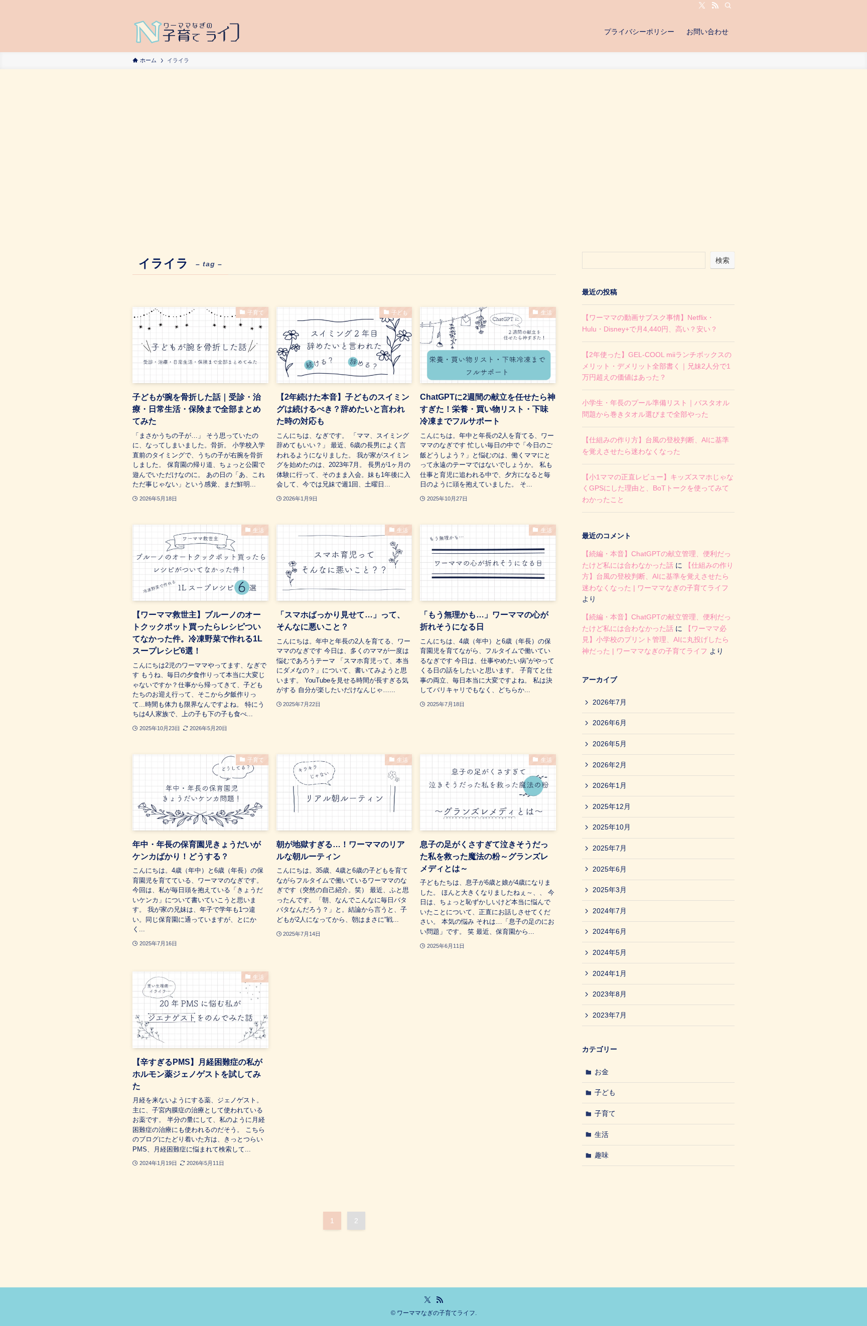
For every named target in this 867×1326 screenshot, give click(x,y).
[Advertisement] (433, 144)
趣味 (602, 1155)
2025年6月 (610, 869)
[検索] (728, 5)
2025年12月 (612, 806)
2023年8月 (610, 994)
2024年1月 (610, 973)
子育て (605, 1113)
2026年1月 (610, 785)
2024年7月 (610, 911)
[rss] (714, 5)
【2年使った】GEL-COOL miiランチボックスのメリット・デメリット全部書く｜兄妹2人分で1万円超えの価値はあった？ (657, 366)
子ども (605, 1092)
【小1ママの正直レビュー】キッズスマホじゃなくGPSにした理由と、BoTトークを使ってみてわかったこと (658, 488)
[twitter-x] (701, 5)
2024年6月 (610, 931)
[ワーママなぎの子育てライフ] (188, 31)
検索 (722, 260)
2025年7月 (610, 848)
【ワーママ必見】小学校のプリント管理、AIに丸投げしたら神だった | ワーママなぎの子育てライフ (655, 639)
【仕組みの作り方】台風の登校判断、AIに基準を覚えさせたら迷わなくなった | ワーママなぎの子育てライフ (658, 576)
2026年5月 (610, 744)
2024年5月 (610, 952)
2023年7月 (610, 1015)
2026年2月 (610, 765)
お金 (602, 1072)
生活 (602, 1134)
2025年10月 (612, 827)
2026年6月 (610, 723)
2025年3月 (610, 890)
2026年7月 (610, 702)
